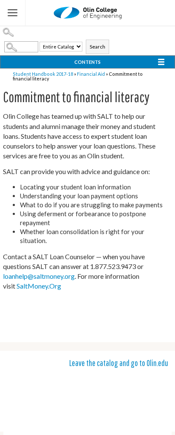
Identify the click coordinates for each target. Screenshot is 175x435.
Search (97, 46)
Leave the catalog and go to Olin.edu (118, 363)
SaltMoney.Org (39, 286)
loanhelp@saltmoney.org (39, 276)
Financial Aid (91, 74)
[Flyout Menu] (12, 13)
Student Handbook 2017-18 (43, 74)
